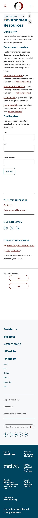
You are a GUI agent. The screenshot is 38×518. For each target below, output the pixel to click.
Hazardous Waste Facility (14, 86)
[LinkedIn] (18, 227)
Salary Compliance (9, 452)
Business (9, 336)
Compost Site (10, 97)
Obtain (6, 373)
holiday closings (23, 81)
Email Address (9, 157)
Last (5, 144)
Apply (6, 364)
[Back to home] (19, 6)
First (5, 132)
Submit (9, 171)
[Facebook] (6, 227)
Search (29, 427)
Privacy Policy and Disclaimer (29, 453)
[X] (12, 227)
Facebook (5, 434)
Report (6, 377)
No (19, 286)
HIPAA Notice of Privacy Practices (28, 467)
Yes (18, 278)
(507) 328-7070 (13, 250)
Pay (5, 368)
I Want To (10, 351)
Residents (10, 329)
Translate (5, 19)
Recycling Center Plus (13, 75)
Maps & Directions (12, 399)
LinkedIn (15, 434)
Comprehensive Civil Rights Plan (11, 465)
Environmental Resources (15, 210)
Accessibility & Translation (15, 413)
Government (12, 344)
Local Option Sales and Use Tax (28, 483)
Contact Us (8, 406)
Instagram (10, 434)
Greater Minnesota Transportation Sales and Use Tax (11, 484)
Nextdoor (20, 434)
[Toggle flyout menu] (32, 6)
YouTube (25, 434)
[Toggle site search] (6, 6)
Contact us (8, 205)
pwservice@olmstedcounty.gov (20, 245)
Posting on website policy (10, 498)
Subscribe (8, 382)
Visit (5, 386)
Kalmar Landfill (10, 105)
